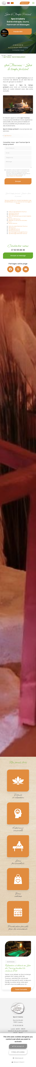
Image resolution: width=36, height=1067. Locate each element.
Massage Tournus (14, 214)
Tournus (8, 135)
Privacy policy (18, 1062)
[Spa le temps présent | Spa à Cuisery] (8, 3)
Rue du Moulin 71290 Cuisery (18, 48)
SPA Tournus (12, 227)
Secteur (10, 55)
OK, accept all (19, 1046)
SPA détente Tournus (14, 229)
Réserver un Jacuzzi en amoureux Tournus (17, 221)
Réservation (24, 3)
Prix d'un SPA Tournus (14, 219)
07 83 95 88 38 (18, 45)
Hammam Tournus (14, 213)
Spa (5, 135)
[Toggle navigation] (33, 3)
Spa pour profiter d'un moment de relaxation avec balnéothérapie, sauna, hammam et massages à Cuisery (18, 202)
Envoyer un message (18, 256)
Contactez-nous (18, 50)
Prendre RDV (18, 32)
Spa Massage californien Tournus (18, 233)
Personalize (18, 1058)
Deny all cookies (18, 1052)
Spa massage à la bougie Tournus (18, 232)
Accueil (4, 55)
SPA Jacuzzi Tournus (14, 230)
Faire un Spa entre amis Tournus (18, 212)
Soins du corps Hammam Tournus (18, 226)
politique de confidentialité (15, 176)
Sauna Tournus (13, 223)
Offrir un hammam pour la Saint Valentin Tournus (19, 216)
